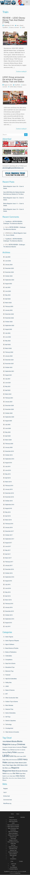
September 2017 (9, 539)
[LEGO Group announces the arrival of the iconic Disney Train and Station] (15, 98)
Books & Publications (10, 652)
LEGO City (13, 756)
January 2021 (8, 401)
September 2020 (9, 417)
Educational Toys (9, 667)
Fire (20, 749)
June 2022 (8, 337)
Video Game (12, 776)
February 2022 (9, 352)
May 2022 (7, 340)
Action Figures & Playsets (12, 640)
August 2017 (8, 542)
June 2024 (8, 261)
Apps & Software (9, 644)
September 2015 (9, 619)
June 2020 (8, 428)
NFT (6, 694)
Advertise (22, 817)
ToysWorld (17, 85)
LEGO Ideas (20, 765)
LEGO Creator (20, 756)
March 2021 (8, 394)
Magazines (6, 770)
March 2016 (8, 600)
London (9, 768)
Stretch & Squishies (10, 720)
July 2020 (7, 424)
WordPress (17, 873)
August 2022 (8, 329)
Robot (11, 773)
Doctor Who (16, 749)
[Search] (26, 134)
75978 (4, 741)
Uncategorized (9, 728)
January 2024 (8, 264)
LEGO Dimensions (13, 759)
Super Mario (23, 773)
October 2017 (8, 535)
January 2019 (8, 489)
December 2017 (9, 531)
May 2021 (7, 386)
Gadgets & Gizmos (13, 840)
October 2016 (8, 573)
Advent (8, 741)
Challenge (14, 744)
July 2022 (7, 333)
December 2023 (9, 268)
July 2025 (7, 257)
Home (12, 814)
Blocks (14, 741)
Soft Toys (7, 717)
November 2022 (9, 318)
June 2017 (8, 546)
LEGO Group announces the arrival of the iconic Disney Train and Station (13, 79)
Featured (7, 675)
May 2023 (7, 295)
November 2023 (9, 272)
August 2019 (8, 462)
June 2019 (8, 470)
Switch (4, 776)
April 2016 (8, 596)
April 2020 (8, 436)
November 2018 (9, 497)
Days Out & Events (10, 663)
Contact (21, 861)
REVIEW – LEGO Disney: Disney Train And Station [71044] (13, 20)
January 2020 (8, 447)
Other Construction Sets (11, 697)
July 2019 (7, 466)
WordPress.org (7, 803)
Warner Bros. (5, 778)
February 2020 (9, 443)
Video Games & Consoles (12, 732)
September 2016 (9, 577)
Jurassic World (20, 752)
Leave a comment (14, 27)
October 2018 (8, 501)
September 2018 (9, 504)
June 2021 (8, 382)
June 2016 (8, 588)
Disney (12, 749)
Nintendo (19, 771)
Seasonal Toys (9, 709)
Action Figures (9, 637)
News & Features (18, 87)
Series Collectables (10, 713)
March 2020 (8, 440)
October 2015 (8, 615)
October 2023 (8, 276)
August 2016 (8, 581)
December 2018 (9, 493)
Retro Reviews (9, 705)
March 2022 (8, 348)
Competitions (8, 659)
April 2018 (8, 516)
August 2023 (8, 283)
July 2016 (7, 584)
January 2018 (8, 527)
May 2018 (7, 512)
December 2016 (9, 569)
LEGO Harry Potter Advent (15, 762)
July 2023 (7, 287)
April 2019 (8, 478)
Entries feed (6, 796)
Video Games (20, 776)
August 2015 (8, 622)
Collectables (8, 656)
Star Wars (16, 773)
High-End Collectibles (11, 678)
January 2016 (8, 607)
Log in (5, 792)
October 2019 (8, 455)
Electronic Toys (9, 671)
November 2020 (9, 409)
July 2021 (7, 379)
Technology (8, 724)
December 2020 (9, 405)
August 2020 (8, 420)
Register (5, 788)
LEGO (23, 27)
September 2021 (9, 371)
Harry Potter (12, 752)
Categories (11, 817)
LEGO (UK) (13, 863)
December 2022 (9, 314)
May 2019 (7, 474)
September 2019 (9, 459)
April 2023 (8, 299)
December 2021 (9, 360)
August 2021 (8, 375)
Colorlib (24, 871)
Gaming (4, 752)
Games (23, 749)
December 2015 (9, 611)
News (13, 771)
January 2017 (8, 565)
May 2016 (7, 592)
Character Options (13, 869)
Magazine (15, 767)
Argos (13, 865)
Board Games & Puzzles (11, 648)
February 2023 (9, 306)
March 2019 (8, 481)
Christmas (21, 744)
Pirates (8, 773)
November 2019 (9, 451)
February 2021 (9, 398)
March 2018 (8, 520)
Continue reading (21, 71)
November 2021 (9, 363)
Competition (5, 747)
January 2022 (8, 356)
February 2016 (9, 603)
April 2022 (8, 344)
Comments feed (7, 799)
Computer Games (12, 747)
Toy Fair (7, 776)
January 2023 (8, 310)
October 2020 (8, 413)
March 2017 (8, 558)
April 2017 (8, 554)
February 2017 (9, 561)
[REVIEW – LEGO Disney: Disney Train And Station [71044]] (15, 38)
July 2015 (7, 626)
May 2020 (7, 432)
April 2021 (8, 390)
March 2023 (8, 302)
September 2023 (9, 280)
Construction (19, 747)
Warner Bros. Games (13, 778)
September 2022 (9, 325)
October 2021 (8, 367)
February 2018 (9, 523)
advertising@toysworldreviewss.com (13, 168)
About (17, 814)
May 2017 (7, 550)
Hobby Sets (8, 682)
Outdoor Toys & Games (11, 701)
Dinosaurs (8, 749)
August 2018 (8, 508)
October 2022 (8, 321)
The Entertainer (13, 867)
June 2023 (8, 291)
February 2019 (9, 485)
